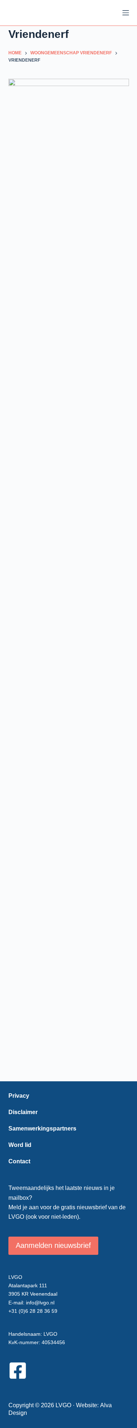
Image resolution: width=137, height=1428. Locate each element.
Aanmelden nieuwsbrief (53, 1245)
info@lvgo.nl (40, 1303)
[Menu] (125, 12)
